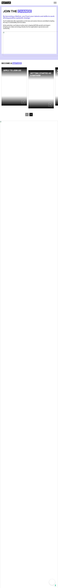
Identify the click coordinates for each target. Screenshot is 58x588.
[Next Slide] (31, 114)
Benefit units (52, 582)
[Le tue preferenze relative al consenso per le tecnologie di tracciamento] (55, 585)
